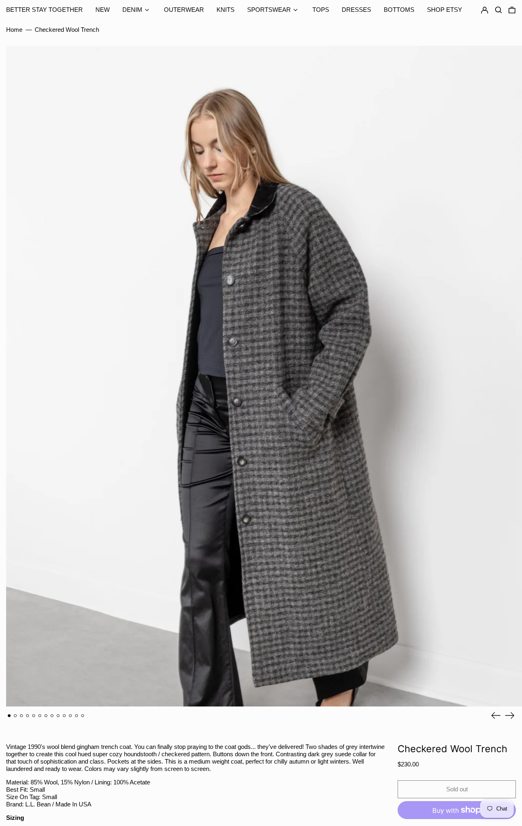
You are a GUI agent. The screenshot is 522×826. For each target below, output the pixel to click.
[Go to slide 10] (64, 715)
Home (14, 29)
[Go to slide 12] (76, 715)
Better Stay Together (44, 9)
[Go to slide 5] (33, 715)
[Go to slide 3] (21, 715)
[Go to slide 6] (40, 715)
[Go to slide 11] (70, 715)
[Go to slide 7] (46, 715)
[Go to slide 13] (82, 715)
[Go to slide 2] (15, 715)
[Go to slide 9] (58, 715)
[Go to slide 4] (27, 715)
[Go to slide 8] (52, 715)
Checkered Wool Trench (67, 29)
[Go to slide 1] (9, 715)
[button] (512, 10)
